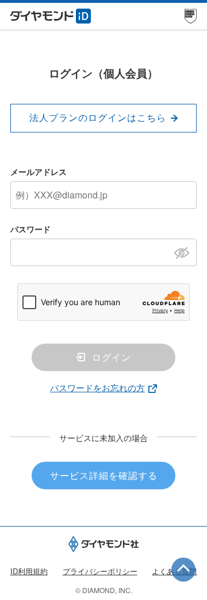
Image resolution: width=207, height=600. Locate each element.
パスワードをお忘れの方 (97, 387)
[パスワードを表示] (184, 251)
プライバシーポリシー (100, 571)
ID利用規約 (29, 571)
